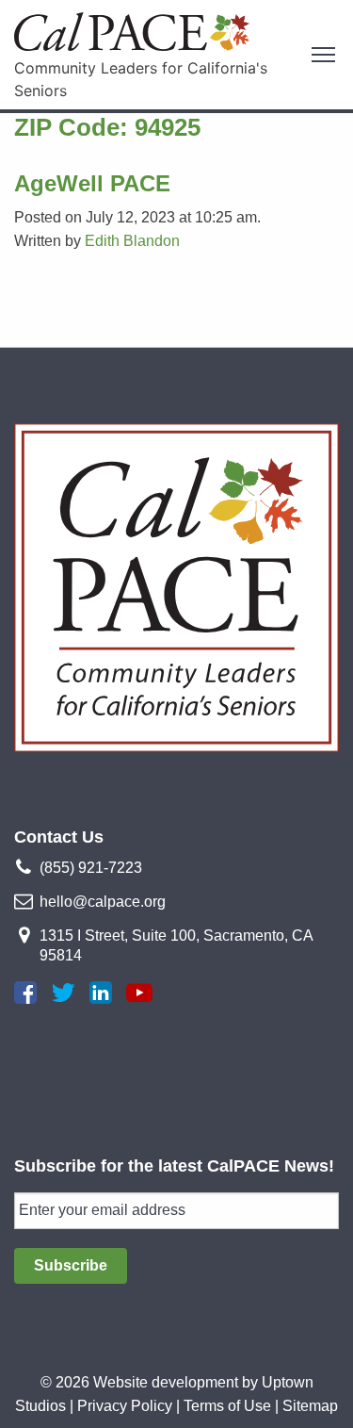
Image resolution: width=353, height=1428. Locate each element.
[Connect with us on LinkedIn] (100, 992)
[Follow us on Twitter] (63, 992)
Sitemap (310, 1406)
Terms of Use (227, 1406)
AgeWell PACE (92, 183)
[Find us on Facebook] (25, 992)
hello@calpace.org (103, 902)
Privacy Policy (124, 1406)
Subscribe (70, 1265)
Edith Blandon (132, 241)
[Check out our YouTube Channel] (139, 992)
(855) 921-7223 (91, 868)
